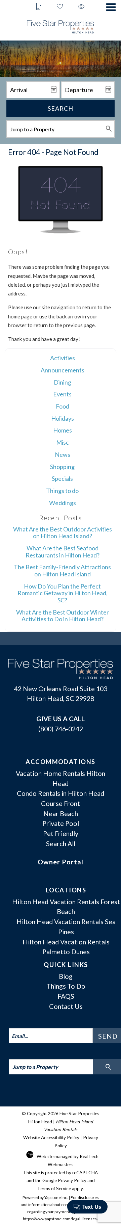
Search (60, 108)
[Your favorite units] (60, 7)
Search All (60, 843)
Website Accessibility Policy (51, 1137)
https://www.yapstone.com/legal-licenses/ (60, 1218)
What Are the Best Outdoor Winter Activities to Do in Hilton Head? (62, 615)
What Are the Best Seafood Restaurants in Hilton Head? (62, 551)
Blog (66, 976)
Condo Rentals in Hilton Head (60, 793)
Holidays (62, 418)
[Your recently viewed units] (81, 7)
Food (62, 406)
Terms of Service (54, 1188)
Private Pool (60, 823)
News (62, 454)
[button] (111, 7)
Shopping (62, 466)
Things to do (62, 490)
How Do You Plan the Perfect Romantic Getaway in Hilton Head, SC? (62, 593)
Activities (62, 358)
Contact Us (66, 1006)
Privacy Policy (72, 1180)
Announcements (62, 370)
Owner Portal (60, 862)
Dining (62, 382)
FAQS (65, 996)
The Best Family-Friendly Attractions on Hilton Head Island (62, 570)
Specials (62, 478)
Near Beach (60, 813)
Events (62, 394)
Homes (62, 430)
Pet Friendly (60, 833)
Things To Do (65, 986)
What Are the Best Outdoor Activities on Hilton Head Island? (62, 532)
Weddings (62, 502)
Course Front (60, 803)
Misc (62, 442)
